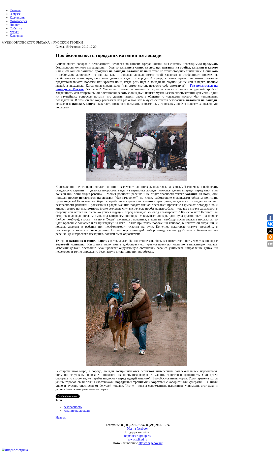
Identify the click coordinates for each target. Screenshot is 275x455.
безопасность (73, 407)
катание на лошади (77, 410)
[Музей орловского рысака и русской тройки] (137, 3)
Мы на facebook (137, 428)
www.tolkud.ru (137, 439)
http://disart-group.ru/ (137, 435)
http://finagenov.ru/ (150, 443)
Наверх (61, 417)
